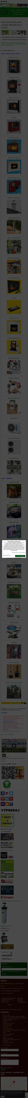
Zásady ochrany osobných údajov (18, 552)
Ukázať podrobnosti (7, 555)
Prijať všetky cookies (20, 556)
